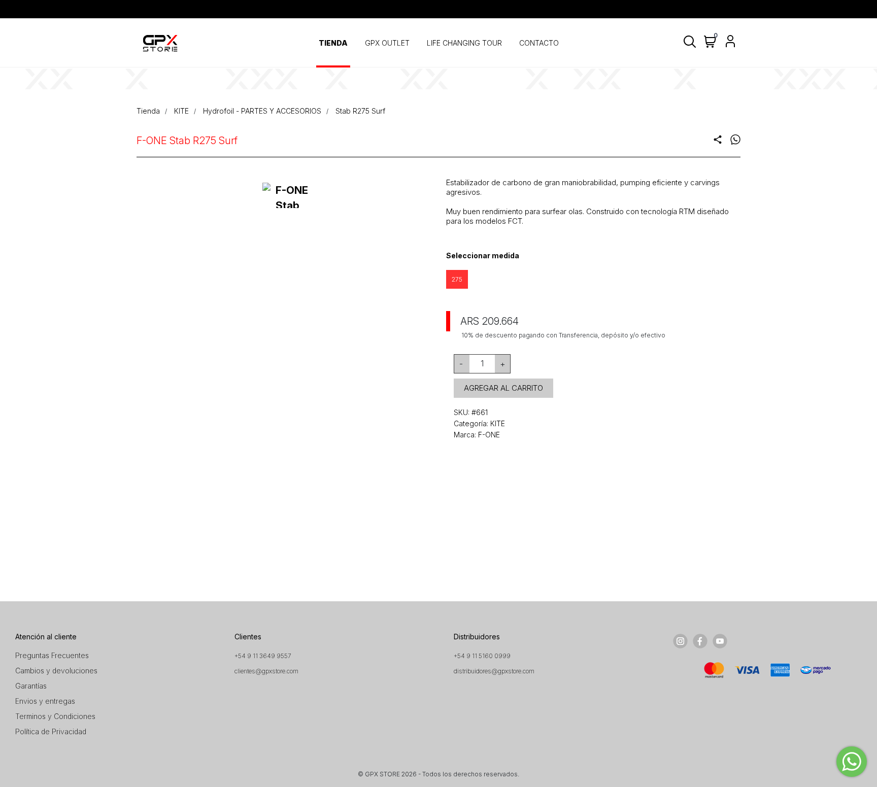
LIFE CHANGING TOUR (464, 43)
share (718, 139)
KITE (181, 111)
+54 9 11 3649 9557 (262, 656)
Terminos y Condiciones (55, 716)
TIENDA (333, 43)
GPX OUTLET (387, 43)
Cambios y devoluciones (56, 670)
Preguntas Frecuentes (52, 655)
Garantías (31, 685)
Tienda (148, 111)
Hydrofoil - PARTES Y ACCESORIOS (262, 111)
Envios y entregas (45, 701)
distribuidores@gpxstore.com (494, 671)
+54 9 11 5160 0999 (482, 656)
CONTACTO (539, 43)
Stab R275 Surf (360, 111)
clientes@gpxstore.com (266, 671)
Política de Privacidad (50, 731)
